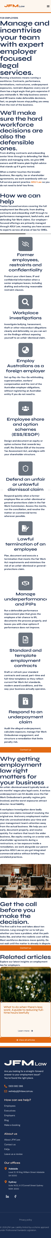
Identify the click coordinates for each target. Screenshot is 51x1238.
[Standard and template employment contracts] (25, 640)
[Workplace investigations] (25, 302)
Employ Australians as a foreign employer (25, 365)
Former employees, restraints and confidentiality (25, 262)
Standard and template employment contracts (25, 658)
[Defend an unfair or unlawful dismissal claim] (25, 468)
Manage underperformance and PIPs (26, 599)
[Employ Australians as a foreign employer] (25, 350)
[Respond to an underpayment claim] (25, 701)
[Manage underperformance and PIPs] (25, 583)
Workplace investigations (25, 315)
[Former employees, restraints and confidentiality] (25, 244)
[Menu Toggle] (48, 6)
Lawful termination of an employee (25, 544)
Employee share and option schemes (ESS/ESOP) (25, 427)
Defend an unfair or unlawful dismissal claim (25, 484)
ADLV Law (36, 182)
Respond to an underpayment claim (25, 717)
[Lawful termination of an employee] (25, 528)
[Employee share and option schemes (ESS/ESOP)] (25, 408)
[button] (2, 490)
